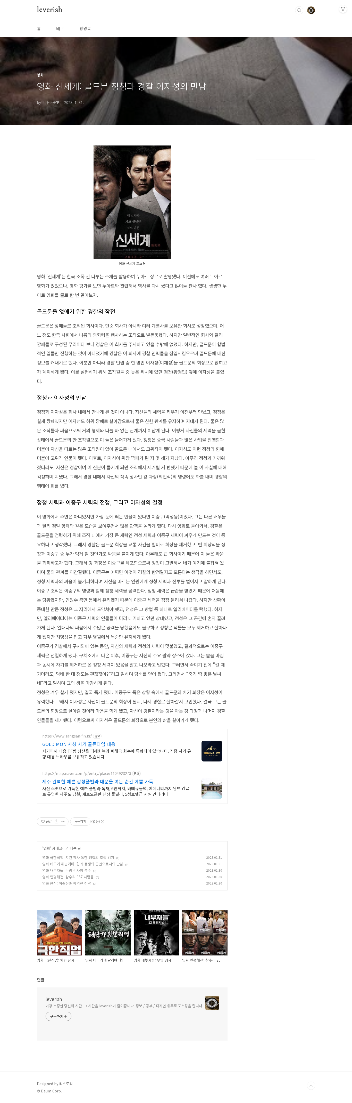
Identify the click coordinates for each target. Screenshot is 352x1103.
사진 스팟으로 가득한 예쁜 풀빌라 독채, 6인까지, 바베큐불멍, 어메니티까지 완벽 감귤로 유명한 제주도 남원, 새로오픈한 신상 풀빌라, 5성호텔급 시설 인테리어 (115, 791)
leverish (49, 10)
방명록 (85, 28)
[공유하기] (56, 821)
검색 (299, 10)
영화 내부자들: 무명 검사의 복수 (66, 870)
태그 (60, 28)
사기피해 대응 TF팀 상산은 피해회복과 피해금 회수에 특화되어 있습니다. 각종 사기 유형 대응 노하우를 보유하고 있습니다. (116, 753)
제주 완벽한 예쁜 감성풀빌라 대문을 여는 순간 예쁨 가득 (97, 781)
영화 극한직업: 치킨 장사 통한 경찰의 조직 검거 (78, 857)
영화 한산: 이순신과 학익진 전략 (66, 883)
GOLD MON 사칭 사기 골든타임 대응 (78, 744)
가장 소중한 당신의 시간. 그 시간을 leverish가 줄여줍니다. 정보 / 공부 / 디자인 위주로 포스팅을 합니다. (124, 1005)
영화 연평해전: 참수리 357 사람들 (68, 876)
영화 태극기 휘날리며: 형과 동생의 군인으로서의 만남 (82, 863)
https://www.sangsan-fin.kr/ (67, 736)
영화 (46, 848)
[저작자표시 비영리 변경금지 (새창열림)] (98, 822)
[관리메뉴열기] (343, 9)
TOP (311, 1086)
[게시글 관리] (63, 821)
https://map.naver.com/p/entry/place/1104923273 (86, 773)
